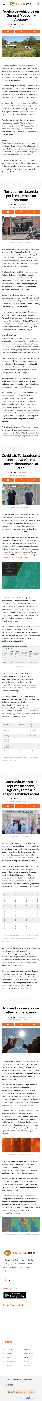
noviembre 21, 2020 (25, 473)
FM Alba (13, 24)
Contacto (8, 1385)
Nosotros (28, 1380)
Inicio (6, 1380)
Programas (16, 1380)
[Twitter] (5, 1280)
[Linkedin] (14, 1280)
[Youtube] (10, 1280)
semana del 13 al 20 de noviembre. (15, 558)
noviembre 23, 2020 (25, 24)
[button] (4, 3)
